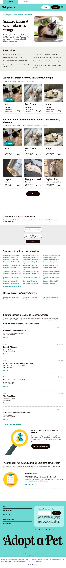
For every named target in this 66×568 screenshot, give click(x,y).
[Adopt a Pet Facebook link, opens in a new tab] (36, 529)
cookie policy (7, 561)
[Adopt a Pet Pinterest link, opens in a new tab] (43, 529)
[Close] (63, 560)
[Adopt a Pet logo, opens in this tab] (33, 543)
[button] (17, 111)
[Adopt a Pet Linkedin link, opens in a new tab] (53, 529)
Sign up (55, 7)
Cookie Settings (33, 556)
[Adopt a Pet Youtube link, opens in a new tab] (47, 529)
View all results (33, 194)
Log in (45, 7)
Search (33, 241)
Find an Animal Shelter (40, 446)
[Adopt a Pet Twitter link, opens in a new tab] (40, 529)
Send (56, 513)
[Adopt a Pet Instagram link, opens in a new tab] (50, 529)
